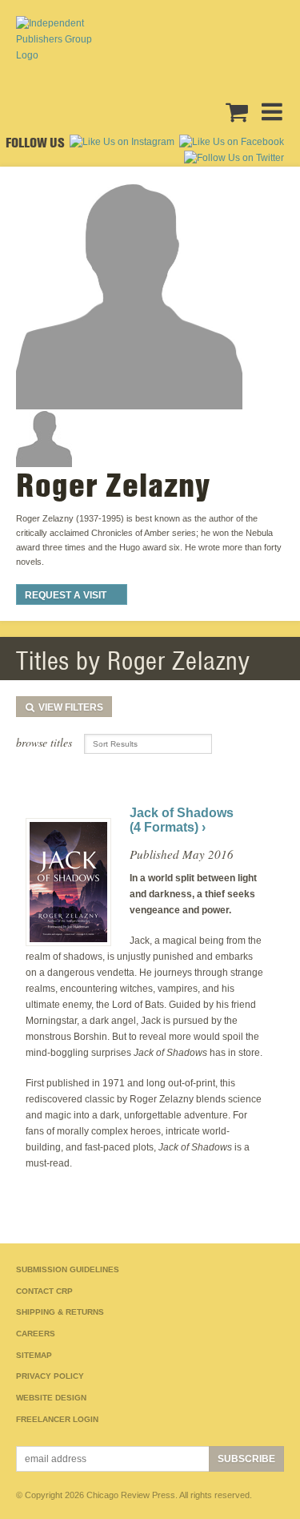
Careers (35, 1333)
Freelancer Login (57, 1419)
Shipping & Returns (60, 1311)
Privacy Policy (50, 1376)
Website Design (51, 1397)
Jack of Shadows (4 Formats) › (182, 820)
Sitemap (34, 1355)
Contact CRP (44, 1291)
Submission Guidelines (67, 1269)
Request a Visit (65, 595)
